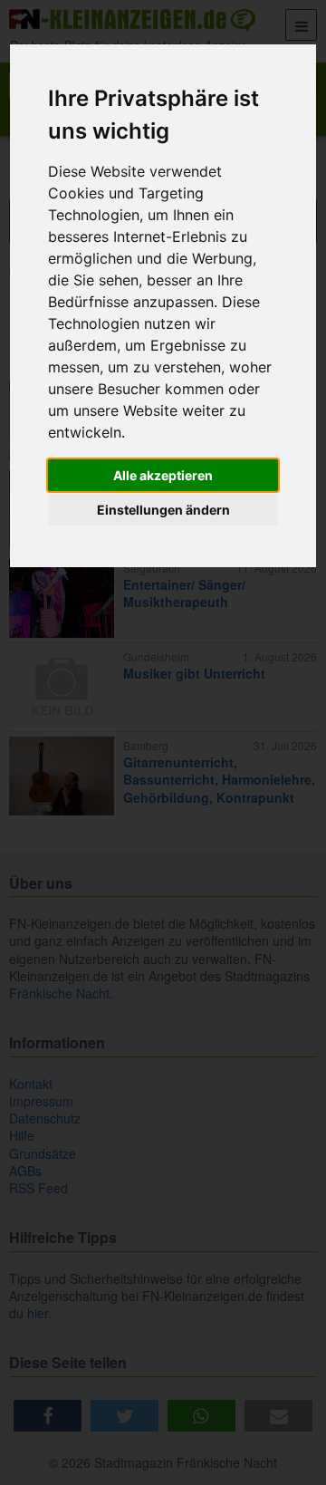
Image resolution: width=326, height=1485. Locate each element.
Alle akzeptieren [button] (163, 475)
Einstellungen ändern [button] (163, 509)
